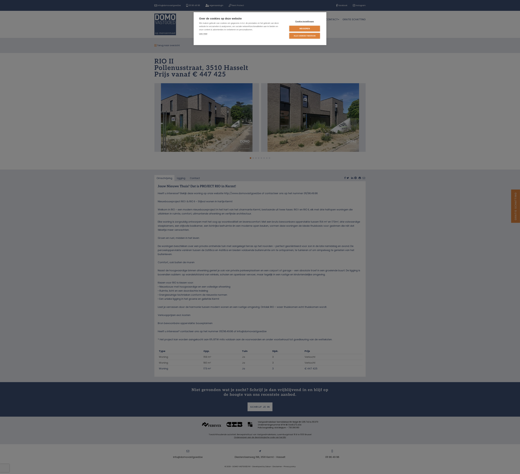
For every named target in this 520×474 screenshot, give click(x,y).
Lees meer (203, 34)
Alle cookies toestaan (305, 36)
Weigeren (304, 29)
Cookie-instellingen (304, 21)
